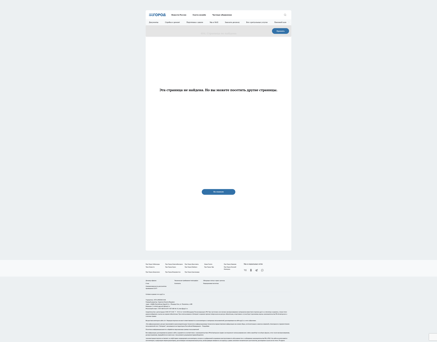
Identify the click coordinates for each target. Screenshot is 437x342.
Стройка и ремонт (172, 22)
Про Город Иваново (230, 264)
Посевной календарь (283, 22)
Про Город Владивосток (172, 272)
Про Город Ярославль (192, 264)
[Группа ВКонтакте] (245, 270)
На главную (218, 192)
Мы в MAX (214, 22)
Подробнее (205, 326)
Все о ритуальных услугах (257, 22)
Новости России (178, 15)
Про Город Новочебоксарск (174, 264)
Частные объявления (222, 15)
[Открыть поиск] (285, 15)
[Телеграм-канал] (256, 270)
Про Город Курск (170, 267)
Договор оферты (151, 280)
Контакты (177, 283)
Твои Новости (150, 267)
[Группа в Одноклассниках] (251, 270)
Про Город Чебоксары (153, 264)
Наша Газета (208, 264)
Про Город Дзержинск (153, 272)
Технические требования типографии (186, 280)
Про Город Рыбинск (191, 267)
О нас (147, 283)
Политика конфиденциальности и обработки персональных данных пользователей (172, 329)
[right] (288, 22)
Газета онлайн (199, 15)
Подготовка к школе (195, 22)
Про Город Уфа (209, 267)
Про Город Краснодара (192, 272)
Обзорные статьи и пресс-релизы (214, 280)
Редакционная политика (211, 283)
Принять (281, 31)
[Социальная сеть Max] (262, 270)
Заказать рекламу (232, 22)
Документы (153, 22)
